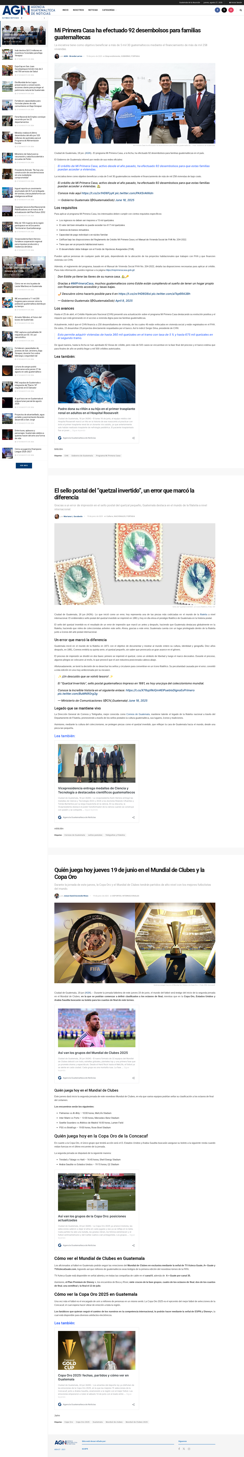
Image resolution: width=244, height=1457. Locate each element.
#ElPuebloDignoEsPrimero (177, 690)
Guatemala (98, 1422)
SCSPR (85, 1449)
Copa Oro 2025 (83, 1422)
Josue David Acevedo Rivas (76, 896)
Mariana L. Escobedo (73, 516)
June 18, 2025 (124, 200)
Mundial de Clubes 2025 (137, 1422)
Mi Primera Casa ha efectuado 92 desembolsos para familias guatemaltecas (21, 34)
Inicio (65, 10)
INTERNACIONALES (130, 896)
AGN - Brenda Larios (73, 56)
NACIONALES (120, 516)
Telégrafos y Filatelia (115, 835)
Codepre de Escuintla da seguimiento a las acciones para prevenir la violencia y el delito (23, 267)
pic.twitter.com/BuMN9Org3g (77, 693)
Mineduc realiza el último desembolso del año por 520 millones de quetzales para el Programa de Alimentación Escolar (28, 138)
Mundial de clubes (114, 1422)
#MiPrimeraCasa (82, 283)
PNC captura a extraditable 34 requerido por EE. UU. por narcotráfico (28, 334)
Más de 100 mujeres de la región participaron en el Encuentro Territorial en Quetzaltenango (29, 225)
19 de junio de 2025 (94, 56)
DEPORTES (116, 896)
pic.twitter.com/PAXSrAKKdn (134, 193)
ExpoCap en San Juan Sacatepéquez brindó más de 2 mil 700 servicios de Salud (29, 69)
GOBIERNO (125, 56)
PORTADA (135, 56)
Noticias (93, 10)
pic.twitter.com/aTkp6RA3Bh (171, 293)
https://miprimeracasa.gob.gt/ (120, 270)
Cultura (109, 516)
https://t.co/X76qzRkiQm (142, 690)
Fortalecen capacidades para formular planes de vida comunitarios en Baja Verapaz (28, 103)
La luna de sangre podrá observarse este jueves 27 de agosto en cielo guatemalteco (28, 369)
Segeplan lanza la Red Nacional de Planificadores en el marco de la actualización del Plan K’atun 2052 (30, 209)
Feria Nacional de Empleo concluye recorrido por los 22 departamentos (30, 119)
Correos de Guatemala (138, 714)
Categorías (108, 10)
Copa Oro (69, 1422)
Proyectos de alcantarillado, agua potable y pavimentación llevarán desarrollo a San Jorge (29, 417)
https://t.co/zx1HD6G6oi (134, 293)
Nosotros (78, 10)
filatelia (203, 614)
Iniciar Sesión (236, 3)
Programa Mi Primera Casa (108, 456)
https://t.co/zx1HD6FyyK (98, 193)
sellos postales (95, 835)
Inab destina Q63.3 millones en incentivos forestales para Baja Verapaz (28, 53)
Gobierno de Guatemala (82, 456)
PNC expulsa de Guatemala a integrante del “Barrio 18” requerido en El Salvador (28, 385)
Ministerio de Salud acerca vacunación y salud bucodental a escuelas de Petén (29, 156)
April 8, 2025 (124, 300)
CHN (66, 456)
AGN (88, 153)
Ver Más (24, 465)
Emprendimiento (112, 56)
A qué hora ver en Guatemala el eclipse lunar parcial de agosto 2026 (29, 401)
